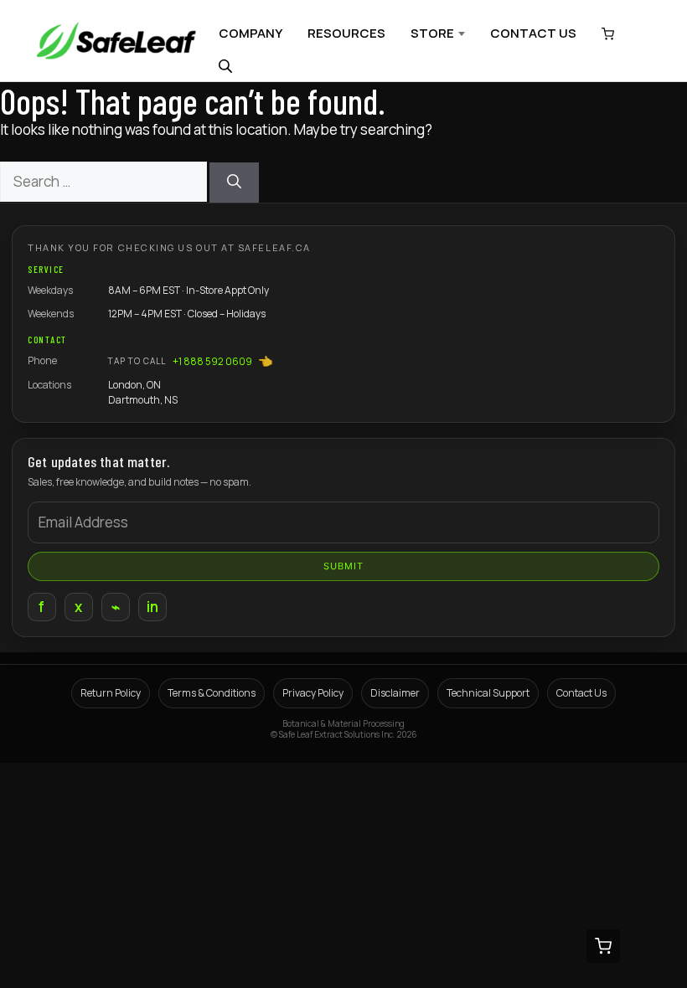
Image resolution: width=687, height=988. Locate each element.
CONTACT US (533, 33)
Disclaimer (395, 693)
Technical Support (488, 693)
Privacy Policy (313, 693)
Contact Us (581, 693)
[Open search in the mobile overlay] (227, 66)
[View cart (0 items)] (603, 34)
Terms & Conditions (212, 693)
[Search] (234, 182)
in (153, 606)
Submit (343, 566)
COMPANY (250, 33)
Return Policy (110, 693)
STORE (432, 33)
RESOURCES (346, 33)
